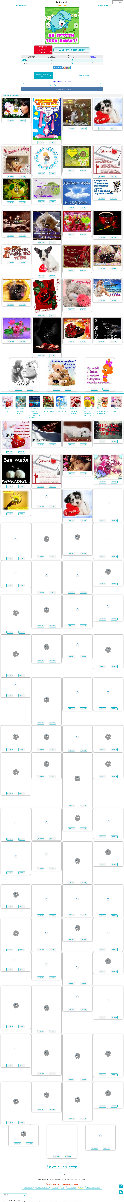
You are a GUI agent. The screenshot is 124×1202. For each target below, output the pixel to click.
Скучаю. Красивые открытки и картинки (62, 85)
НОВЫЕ (81, 1189)
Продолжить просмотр (62, 1168)
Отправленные (84, 75)
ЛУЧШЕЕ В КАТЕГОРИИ (42, 1189)
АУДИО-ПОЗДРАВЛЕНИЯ (93, 1189)
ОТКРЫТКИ (54, 1189)
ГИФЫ (62, 1189)
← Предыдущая (21, 5)
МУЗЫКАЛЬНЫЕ (71, 1189)
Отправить (57, 67)
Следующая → (103, 5)
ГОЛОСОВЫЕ (62, 5)
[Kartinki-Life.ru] (62, 2)
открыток (28, 1189)
